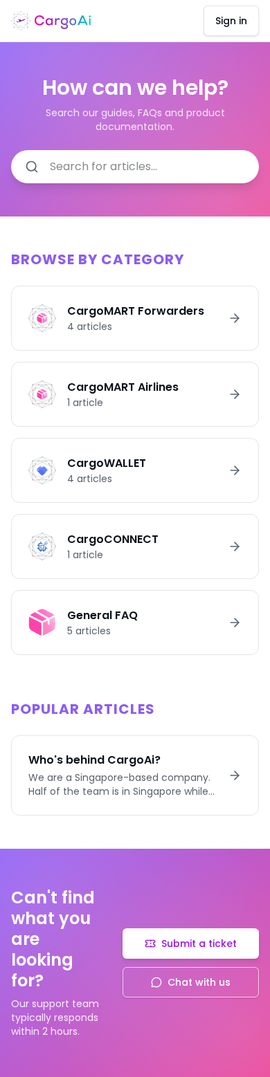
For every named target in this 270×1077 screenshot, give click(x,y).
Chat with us (199, 982)
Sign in (231, 21)
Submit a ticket (199, 943)
